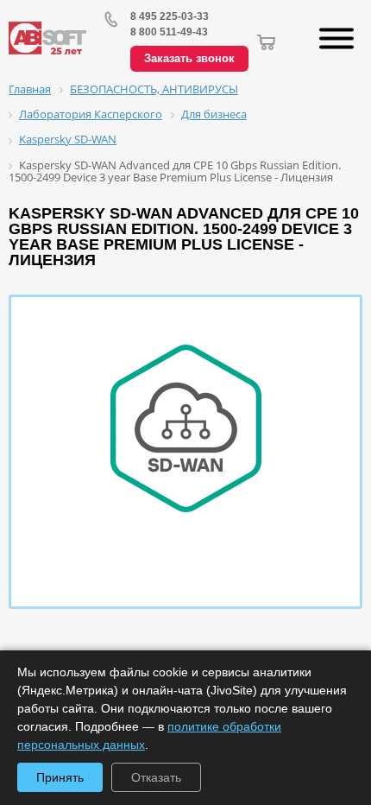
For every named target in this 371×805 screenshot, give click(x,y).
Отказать (156, 777)
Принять (60, 777)
